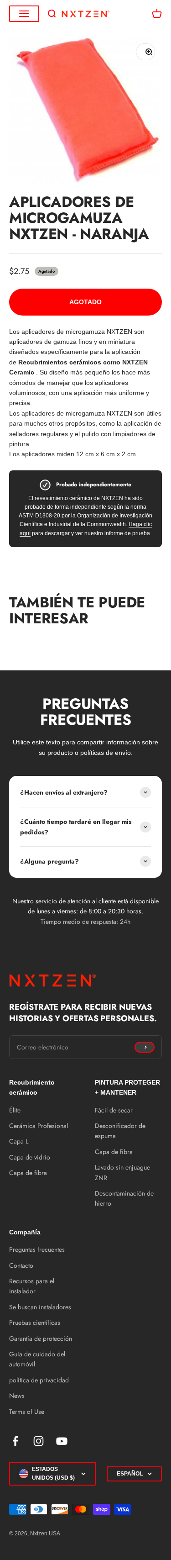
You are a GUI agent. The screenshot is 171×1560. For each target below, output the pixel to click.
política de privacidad (39, 1380)
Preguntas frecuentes (37, 1249)
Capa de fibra (28, 1172)
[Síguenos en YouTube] (62, 1441)
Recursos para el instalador (31, 1286)
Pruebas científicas (34, 1322)
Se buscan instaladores (40, 1307)
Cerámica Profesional (38, 1125)
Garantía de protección (40, 1338)
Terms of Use (26, 1411)
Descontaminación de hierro (124, 1198)
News (17, 1395)
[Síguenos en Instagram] (38, 1441)
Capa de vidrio (29, 1157)
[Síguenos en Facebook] (15, 1441)
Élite (15, 1110)
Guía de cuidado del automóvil (37, 1359)
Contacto (21, 1265)
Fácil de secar (114, 1110)
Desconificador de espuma (120, 1130)
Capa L (18, 1141)
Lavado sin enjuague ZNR (122, 1172)
